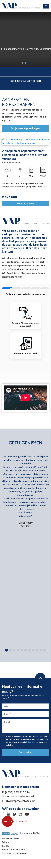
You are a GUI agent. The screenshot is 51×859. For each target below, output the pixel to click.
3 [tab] (28, 63)
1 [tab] (22, 63)
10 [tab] (40, 650)
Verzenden (25, 752)
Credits (5, 846)
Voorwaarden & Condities (14, 849)
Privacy (5, 842)
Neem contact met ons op (14, 853)
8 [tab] (33, 650)
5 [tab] (21, 650)
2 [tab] (25, 63)
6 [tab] (25, 650)
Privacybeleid (32, 742)
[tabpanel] (25, 39)
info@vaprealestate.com (20, 801)
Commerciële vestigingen (25, 81)
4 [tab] (18, 650)
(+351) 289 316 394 (17, 792)
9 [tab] (37, 650)
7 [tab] (29, 650)
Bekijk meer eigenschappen (25, 128)
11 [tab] (44, 650)
